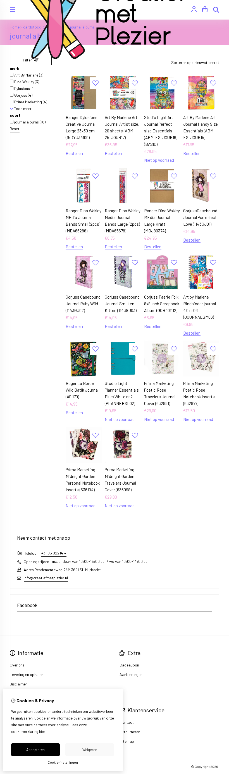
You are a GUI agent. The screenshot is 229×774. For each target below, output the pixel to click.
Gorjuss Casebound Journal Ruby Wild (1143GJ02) (83, 303)
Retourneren (130, 731)
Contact (127, 722)
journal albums (29, 122)
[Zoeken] (216, 10)
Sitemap (127, 741)
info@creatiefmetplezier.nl (46, 577)
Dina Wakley (26, 81)
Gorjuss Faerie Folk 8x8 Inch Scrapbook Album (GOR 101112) (161, 303)
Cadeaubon (129, 665)
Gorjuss (22, 95)
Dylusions (23, 88)
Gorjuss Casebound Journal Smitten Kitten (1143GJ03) (122, 303)
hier (42, 731)
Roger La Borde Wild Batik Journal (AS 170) (82, 390)
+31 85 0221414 (53, 553)
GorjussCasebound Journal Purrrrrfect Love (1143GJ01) (200, 217)
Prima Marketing (30, 101)
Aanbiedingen (131, 674)
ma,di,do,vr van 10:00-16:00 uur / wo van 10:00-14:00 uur (100, 561)
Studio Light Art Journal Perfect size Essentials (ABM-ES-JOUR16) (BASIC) (160, 131)
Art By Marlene (28, 75)
